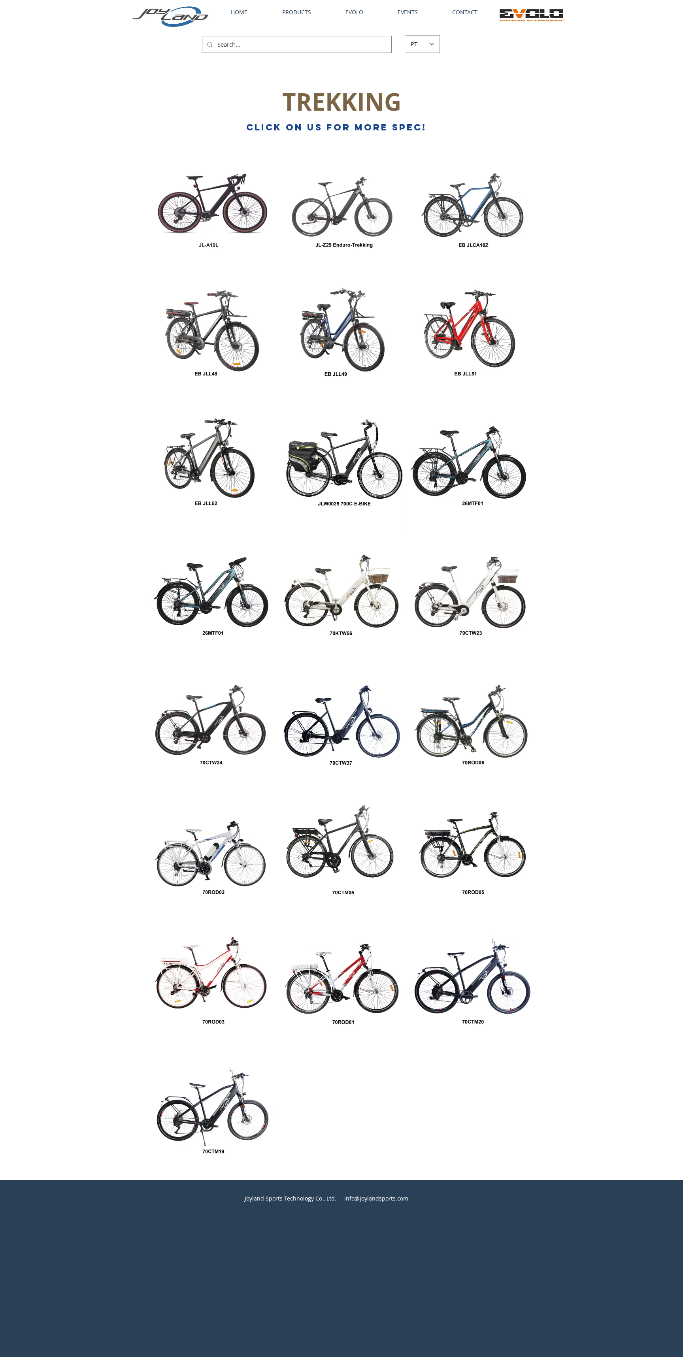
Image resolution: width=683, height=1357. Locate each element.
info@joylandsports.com (376, 1198)
